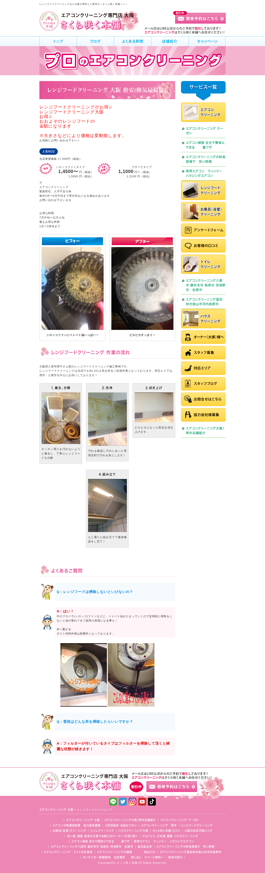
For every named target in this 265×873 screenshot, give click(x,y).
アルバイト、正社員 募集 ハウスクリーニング (170, 836)
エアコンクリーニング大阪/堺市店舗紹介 (205, 430)
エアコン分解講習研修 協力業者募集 (76, 825)
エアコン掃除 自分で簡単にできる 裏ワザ (205, 145)
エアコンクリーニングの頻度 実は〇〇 (126, 852)
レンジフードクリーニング (197, 825)
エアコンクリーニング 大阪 (83, 820)
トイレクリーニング (102, 830)
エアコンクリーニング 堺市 (159, 825)
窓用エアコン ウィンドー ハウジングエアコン (206, 173)
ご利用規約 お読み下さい (121, 825)
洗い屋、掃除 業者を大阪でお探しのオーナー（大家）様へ (102, 836)
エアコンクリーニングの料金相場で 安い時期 (206, 159)
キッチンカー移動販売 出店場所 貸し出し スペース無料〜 (123, 857)
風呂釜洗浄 (145, 846)
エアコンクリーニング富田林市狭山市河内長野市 (204, 302)
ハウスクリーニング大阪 (133, 830)
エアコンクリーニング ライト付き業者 (68, 852)
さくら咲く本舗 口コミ (166, 830)
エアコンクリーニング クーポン (204, 131)
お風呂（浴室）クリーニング (69, 830)
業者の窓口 (175, 857)
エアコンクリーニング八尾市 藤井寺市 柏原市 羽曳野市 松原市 (205, 285)
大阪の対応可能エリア (198, 830)
